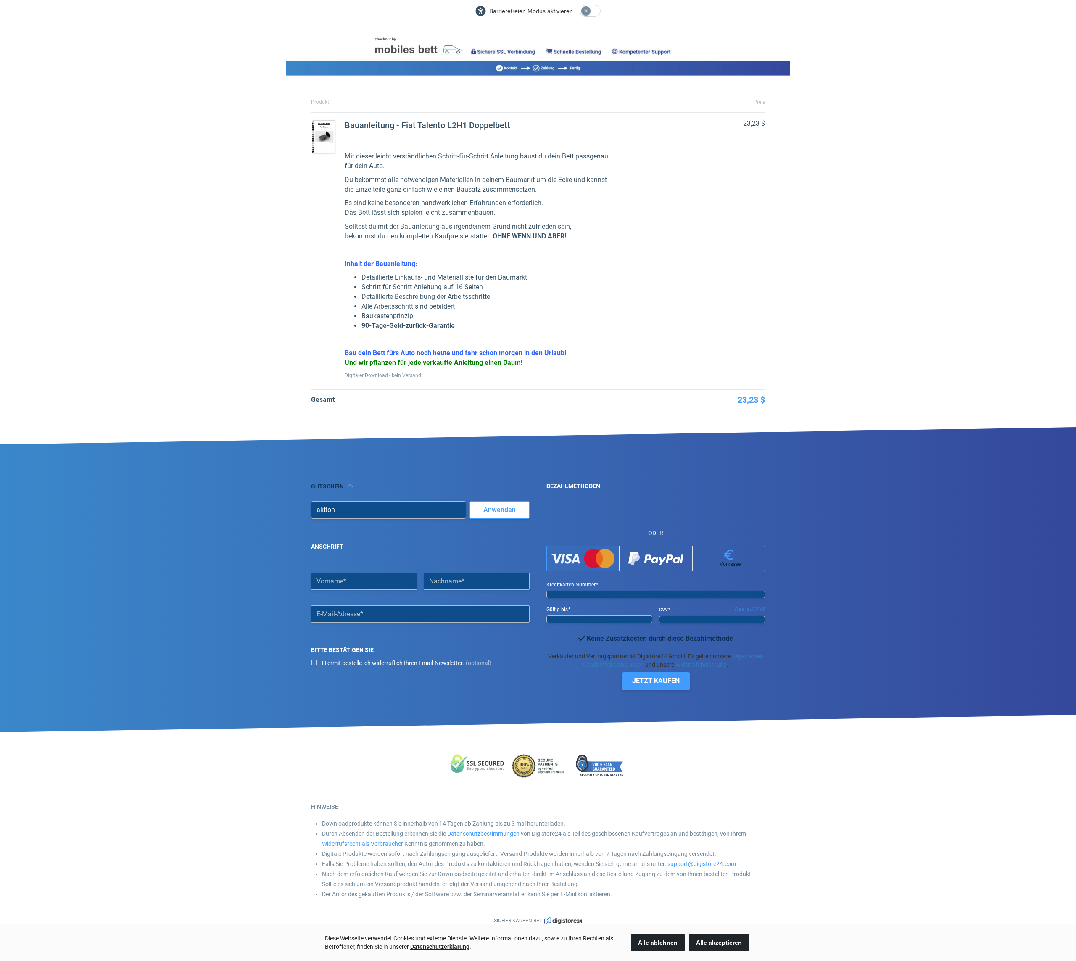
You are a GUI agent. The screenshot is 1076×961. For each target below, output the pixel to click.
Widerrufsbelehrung (701, 664)
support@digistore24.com (701, 864)
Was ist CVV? (749, 609)
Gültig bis (557, 610)
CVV (664, 610)
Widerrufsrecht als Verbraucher (362, 843)
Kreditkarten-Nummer (571, 585)
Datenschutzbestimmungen (483, 833)
